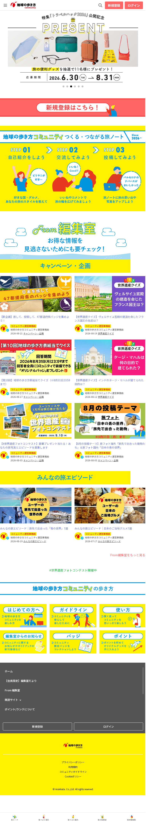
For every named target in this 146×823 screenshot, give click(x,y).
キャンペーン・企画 (33, 333)
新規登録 (114, 5)
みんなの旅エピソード (34, 541)
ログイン (134, 5)
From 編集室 (12, 690)
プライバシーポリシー (73, 762)
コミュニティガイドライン (73, 771)
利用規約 (73, 766)
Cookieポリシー (73, 776)
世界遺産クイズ (106, 333)
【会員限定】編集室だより (21, 681)
